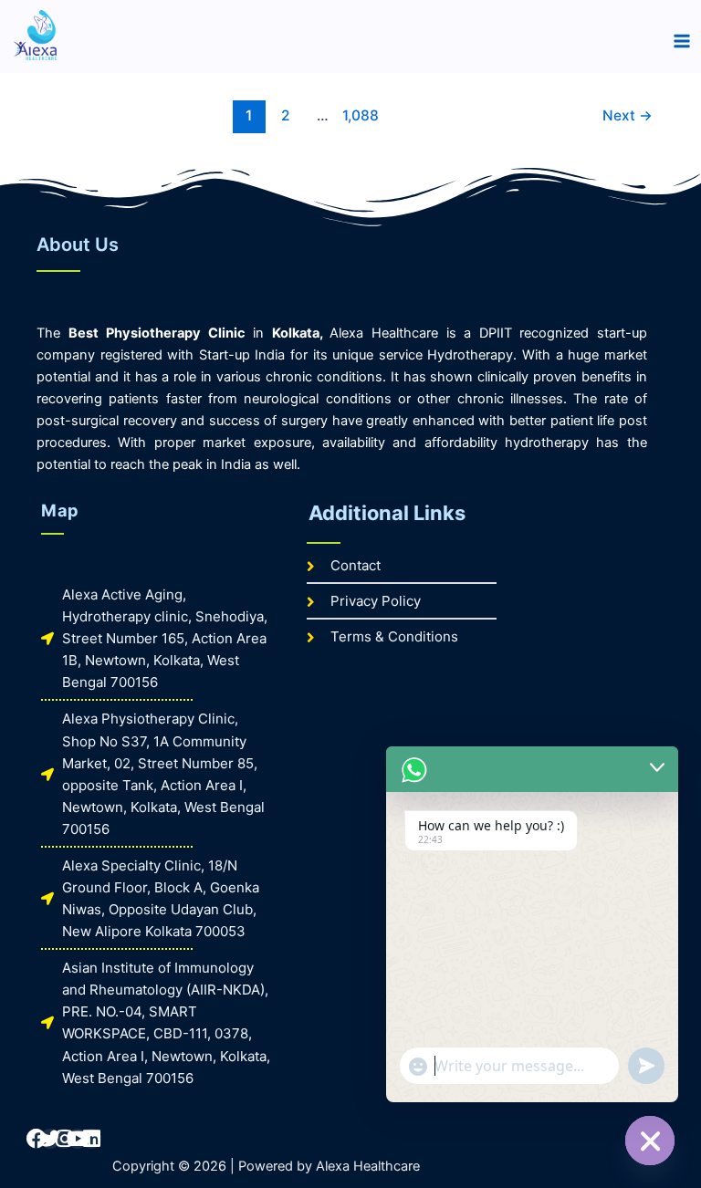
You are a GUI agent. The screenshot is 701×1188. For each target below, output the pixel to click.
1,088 (358, 115)
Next (627, 115)
